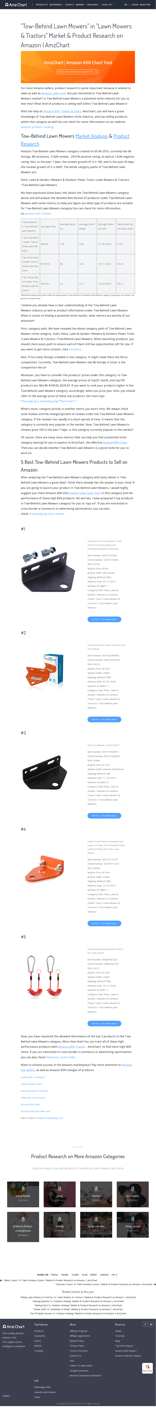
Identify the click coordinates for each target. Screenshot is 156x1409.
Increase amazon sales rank (35, 1111)
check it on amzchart (104, 619)
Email (84, 1274)
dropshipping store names (46, 514)
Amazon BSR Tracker (71, 1046)
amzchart (75, 349)
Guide (118, 1330)
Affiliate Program (79, 1330)
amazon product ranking (37, 127)
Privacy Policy (77, 1345)
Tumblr (75, 1274)
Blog (117, 1340)
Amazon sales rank (53, 93)
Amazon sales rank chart (84, 493)
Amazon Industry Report (128, 1355)
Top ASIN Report (124, 1345)
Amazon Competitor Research (85, 1375)
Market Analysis (92, 135)
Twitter (54, 1274)
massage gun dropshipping (40, 401)
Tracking (38, 1350)
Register (145, 4)
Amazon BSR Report (126, 1350)
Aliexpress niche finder (61, 1057)
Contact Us (75, 1355)
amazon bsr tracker (38, 213)
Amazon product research (34, 1090)
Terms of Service (79, 1350)
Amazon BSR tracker (31, 1084)
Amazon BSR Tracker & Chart (62, 111)
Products (42, 4)
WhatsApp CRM (42, 1387)
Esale (37, 1396)
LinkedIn (104, 1274)
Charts (69, 4)
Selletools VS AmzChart (33, 1097)
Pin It (114, 1274)
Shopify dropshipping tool (49, 1117)
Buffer (93, 1274)
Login (134, 4)
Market (80, 4)
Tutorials (119, 1335)
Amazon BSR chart (30, 1104)
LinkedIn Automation (45, 1392)
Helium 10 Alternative (81, 1365)
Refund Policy (77, 1340)
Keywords (39, 1335)
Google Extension (79, 1370)
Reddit (64, 1274)
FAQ (72, 1360)
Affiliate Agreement (80, 1335)
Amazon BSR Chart (115, 442)
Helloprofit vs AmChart (33, 1077)
